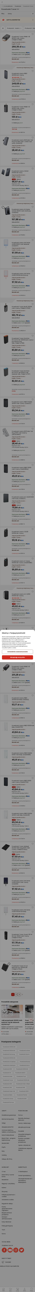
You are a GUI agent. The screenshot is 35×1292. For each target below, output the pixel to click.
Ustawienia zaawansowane (17, 652)
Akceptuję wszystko (17, 657)
